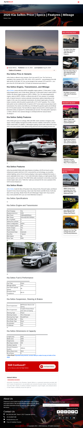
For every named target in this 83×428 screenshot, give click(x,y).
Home (5, 18)
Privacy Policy (64, 426)
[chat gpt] (59, 417)
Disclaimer (24, 426)
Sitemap (17, 426)
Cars (9, 18)
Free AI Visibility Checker (14, 422)
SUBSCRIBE (74, 405)
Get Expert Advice (49, 366)
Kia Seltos (11, 90)
